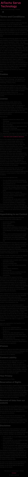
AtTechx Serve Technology (11, 4)
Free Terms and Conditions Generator (14, 136)
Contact (14, 473)
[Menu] (3, 12)
